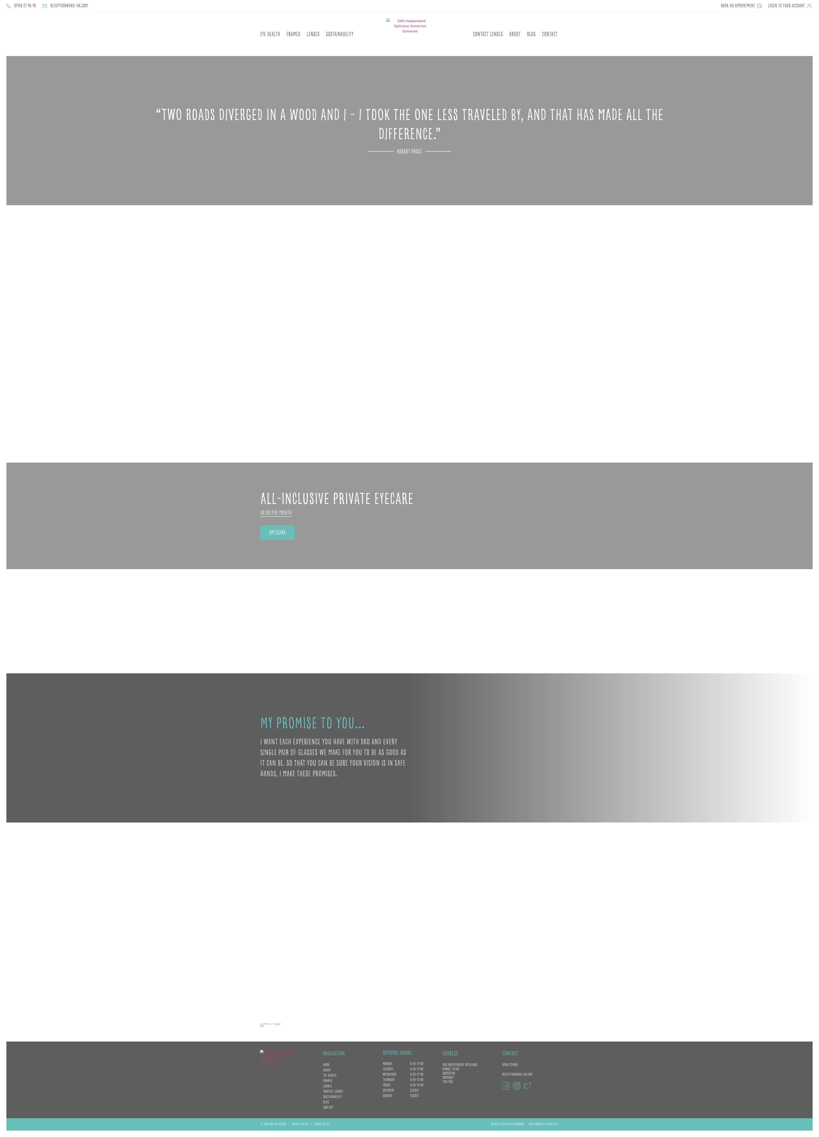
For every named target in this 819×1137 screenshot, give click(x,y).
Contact (550, 34)
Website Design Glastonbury (507, 1124)
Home (326, 1065)
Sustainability (339, 34)
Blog (531, 34)
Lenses (313, 34)
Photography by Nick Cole (544, 1124)
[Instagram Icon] (516, 1085)
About (515, 34)
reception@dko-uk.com (517, 1074)
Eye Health (270, 34)
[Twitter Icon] (527, 1085)
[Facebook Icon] (506, 1085)
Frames (293, 34)
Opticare (277, 533)
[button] (11, 130)
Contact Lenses (488, 34)
